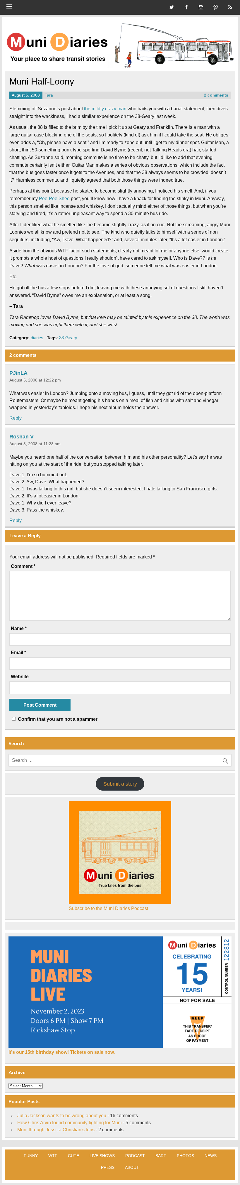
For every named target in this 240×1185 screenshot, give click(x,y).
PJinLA (18, 373)
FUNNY (31, 1156)
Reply (15, 418)
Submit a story (120, 784)
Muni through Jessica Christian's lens (56, 1129)
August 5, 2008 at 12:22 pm (35, 380)
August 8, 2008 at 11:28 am (35, 443)
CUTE (73, 1156)
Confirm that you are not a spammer (57, 719)
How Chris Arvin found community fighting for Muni (69, 1122)
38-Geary (68, 337)
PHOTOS (185, 1156)
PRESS (107, 1167)
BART (160, 1156)
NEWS (211, 1156)
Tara (49, 95)
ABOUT (132, 1167)
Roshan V (21, 436)
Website (20, 676)
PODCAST (135, 1156)
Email (18, 652)
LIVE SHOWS (102, 1156)
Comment (23, 566)
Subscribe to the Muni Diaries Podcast (108, 908)
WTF (52, 1156)
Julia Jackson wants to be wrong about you (61, 1115)
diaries (37, 337)
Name (19, 628)
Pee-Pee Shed (54, 198)
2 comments (216, 95)
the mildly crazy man (105, 108)
